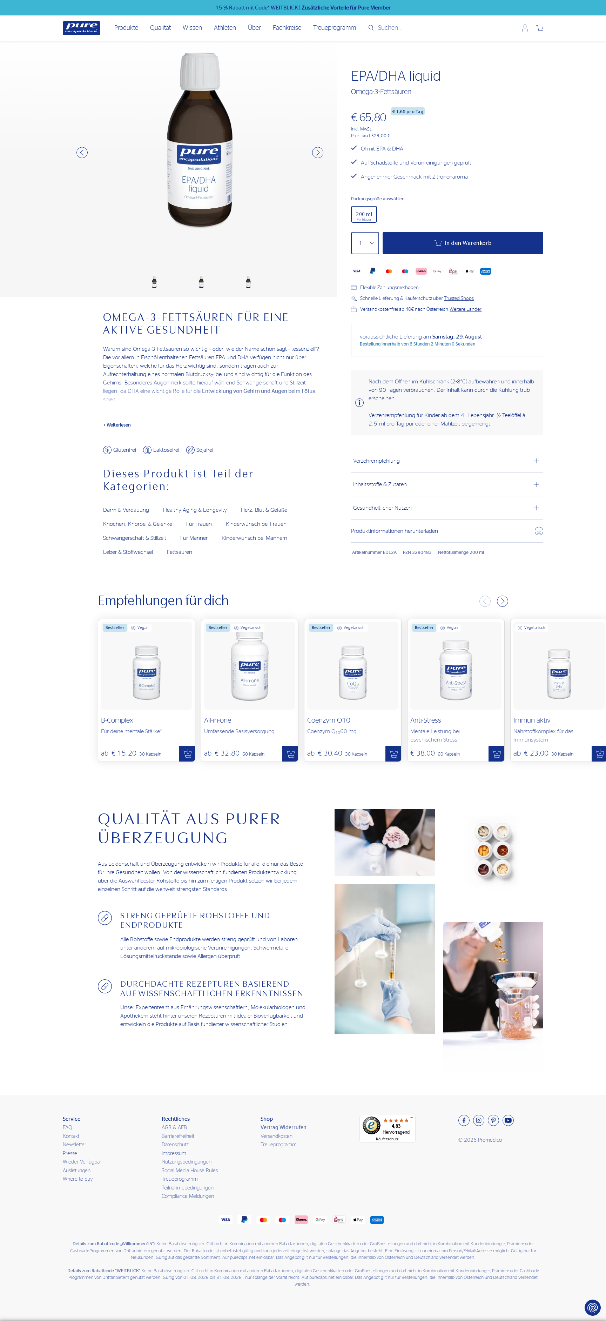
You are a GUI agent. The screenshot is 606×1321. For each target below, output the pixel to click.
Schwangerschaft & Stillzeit (134, 538)
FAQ (67, 1127)
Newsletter (74, 1144)
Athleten (225, 28)
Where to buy (78, 1179)
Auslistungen (76, 1170)
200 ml (364, 216)
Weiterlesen (119, 425)
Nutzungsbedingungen (186, 1162)
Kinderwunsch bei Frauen (256, 524)
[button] (82, 152)
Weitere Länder (466, 309)
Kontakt (71, 1136)
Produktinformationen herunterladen (394, 531)
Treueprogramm (334, 28)
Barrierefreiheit (178, 1136)
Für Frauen (199, 524)
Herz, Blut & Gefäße (264, 510)
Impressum (174, 1153)
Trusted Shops (459, 298)
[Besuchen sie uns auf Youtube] (508, 1120)
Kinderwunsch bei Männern (254, 538)
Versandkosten (276, 1136)
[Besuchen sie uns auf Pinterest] (493, 1120)
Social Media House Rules (190, 1170)
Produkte (126, 28)
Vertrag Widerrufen (283, 1127)
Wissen (192, 28)
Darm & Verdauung (126, 510)
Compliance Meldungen (188, 1196)
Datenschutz (175, 1144)
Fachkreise (287, 28)
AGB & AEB (174, 1127)
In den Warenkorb (468, 243)
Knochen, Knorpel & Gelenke (137, 524)
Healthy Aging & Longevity (195, 510)
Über (254, 28)
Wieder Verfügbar (82, 1162)
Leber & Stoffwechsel (128, 552)
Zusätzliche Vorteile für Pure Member (346, 8)
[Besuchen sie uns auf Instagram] (478, 1120)
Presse (70, 1153)
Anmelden (525, 28)
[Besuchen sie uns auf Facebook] (464, 1120)
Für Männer (194, 538)
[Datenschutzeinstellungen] (593, 1308)
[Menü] (411, 1119)
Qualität (160, 28)
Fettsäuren (179, 552)
